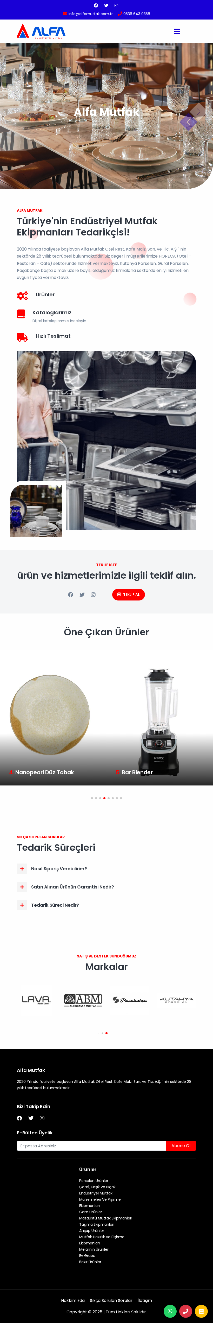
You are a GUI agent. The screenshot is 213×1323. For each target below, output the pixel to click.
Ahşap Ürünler (91, 1230)
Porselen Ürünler (93, 1180)
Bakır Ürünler (90, 1261)
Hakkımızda (73, 1300)
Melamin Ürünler (94, 1249)
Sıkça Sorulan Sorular (111, 1300)
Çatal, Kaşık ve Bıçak (97, 1187)
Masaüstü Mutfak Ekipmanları (105, 1218)
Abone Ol (180, 1146)
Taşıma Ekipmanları (96, 1224)
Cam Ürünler (90, 1212)
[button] (92, 798)
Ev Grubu (87, 1255)
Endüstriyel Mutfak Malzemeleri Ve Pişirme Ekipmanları (100, 1199)
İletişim (145, 1300)
